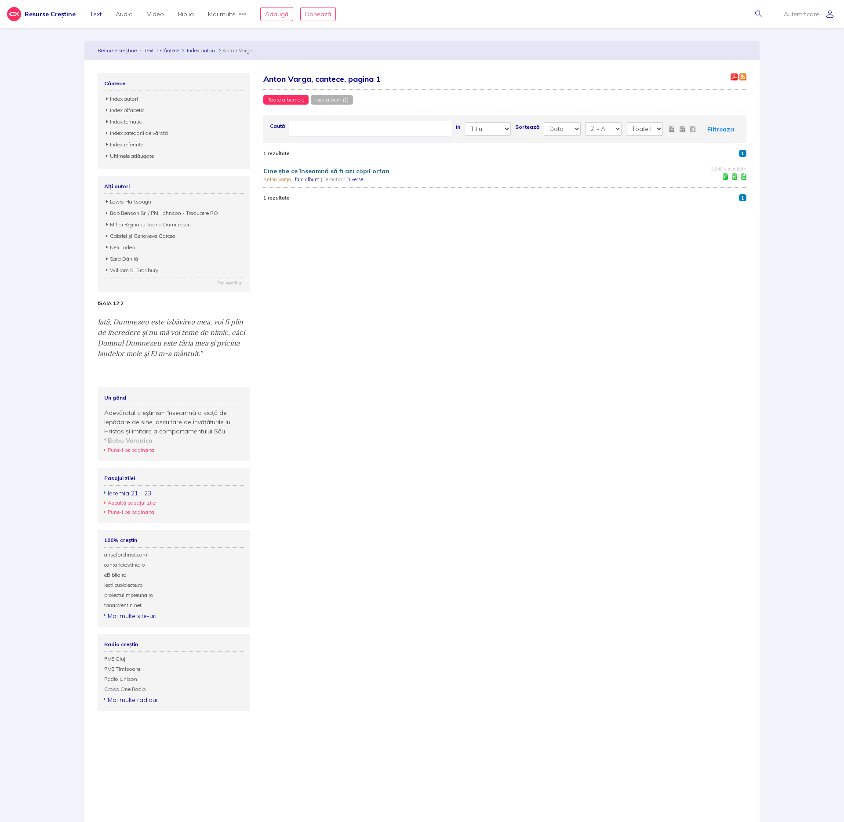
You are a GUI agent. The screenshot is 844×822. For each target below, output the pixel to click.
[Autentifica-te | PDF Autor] (734, 76)
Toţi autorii (227, 282)
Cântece (169, 50)
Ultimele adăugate (132, 156)
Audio (124, 14)
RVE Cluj (114, 658)
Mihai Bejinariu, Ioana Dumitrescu (150, 224)
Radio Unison (120, 679)
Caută (277, 126)
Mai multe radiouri (134, 700)
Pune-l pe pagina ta (131, 450)
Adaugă (276, 14)
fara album (308, 179)
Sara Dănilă (124, 258)
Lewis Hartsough (130, 201)
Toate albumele (286, 99)
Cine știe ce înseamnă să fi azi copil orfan (326, 171)
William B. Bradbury (134, 270)
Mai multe (222, 14)
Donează (318, 14)
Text (96, 14)
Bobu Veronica (130, 440)
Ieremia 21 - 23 (129, 493)
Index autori (201, 50)
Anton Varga (277, 179)
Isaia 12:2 (111, 303)
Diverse (354, 179)
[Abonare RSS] (742, 76)
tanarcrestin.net (123, 605)
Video (155, 14)
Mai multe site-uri (132, 616)
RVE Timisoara (122, 669)
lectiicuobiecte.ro (123, 585)
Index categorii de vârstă (139, 133)
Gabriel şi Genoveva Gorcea (142, 236)
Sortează (527, 127)
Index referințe (126, 144)
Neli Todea (122, 247)
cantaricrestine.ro (124, 564)
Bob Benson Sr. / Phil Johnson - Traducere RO (164, 213)
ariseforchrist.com (125, 554)
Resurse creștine (117, 50)
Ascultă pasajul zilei (132, 502)
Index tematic (126, 121)
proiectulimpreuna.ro (128, 595)
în (458, 127)
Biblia (186, 14)
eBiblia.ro (115, 574)
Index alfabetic (127, 110)
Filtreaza (720, 129)
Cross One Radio (125, 689)
